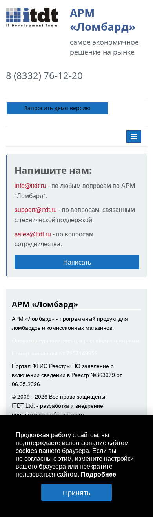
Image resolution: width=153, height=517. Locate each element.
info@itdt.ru (31, 185)
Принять (76, 492)
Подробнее (98, 473)
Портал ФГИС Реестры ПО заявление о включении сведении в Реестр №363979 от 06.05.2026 (67, 375)
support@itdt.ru (36, 209)
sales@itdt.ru (33, 233)
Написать (77, 262)
